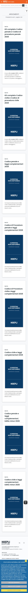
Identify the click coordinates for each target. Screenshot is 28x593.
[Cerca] (23, 5)
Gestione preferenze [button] (14, 582)
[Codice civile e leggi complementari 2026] (14, 374)
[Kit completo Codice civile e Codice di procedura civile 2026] (14, 122)
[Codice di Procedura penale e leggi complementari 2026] (14, 249)
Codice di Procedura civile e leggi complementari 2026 (14, 291)
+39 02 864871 (6, 555)
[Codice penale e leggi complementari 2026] (14, 185)
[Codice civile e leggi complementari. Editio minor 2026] (14, 503)
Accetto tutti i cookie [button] (14, 590)
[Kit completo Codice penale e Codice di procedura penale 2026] (14, 55)
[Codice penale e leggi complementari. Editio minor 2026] (14, 440)
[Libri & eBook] (11, 2)
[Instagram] (24, 543)
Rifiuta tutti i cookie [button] (14, 586)
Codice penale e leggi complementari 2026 (14, 164)
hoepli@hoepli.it (15, 555)
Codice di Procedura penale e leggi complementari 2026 (14, 227)
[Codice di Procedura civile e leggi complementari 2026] (14, 313)
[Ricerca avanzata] (26, 5)
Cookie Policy (20, 579)
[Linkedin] (19, 543)
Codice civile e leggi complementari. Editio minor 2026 (13, 482)
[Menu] (1, 2)
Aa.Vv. (6, 26)
